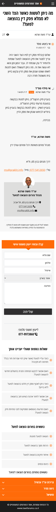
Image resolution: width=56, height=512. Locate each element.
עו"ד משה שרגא (43, 34)
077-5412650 (37, 170)
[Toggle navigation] (52, 3)
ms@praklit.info (13, 170)
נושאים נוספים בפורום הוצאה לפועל (28, 472)
